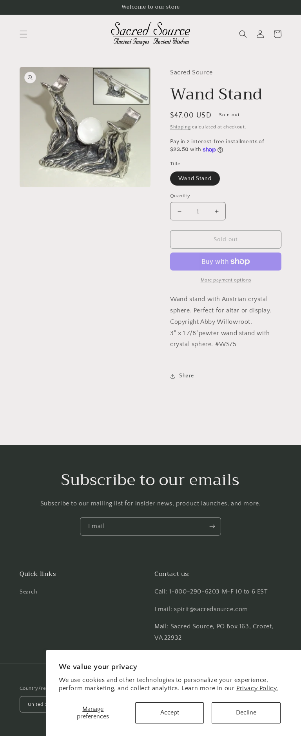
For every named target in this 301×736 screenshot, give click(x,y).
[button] (23, 34)
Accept (169, 712)
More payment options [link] (226, 280)
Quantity (180, 195)
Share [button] (186, 376)
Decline (246, 712)
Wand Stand (195, 178)
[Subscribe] (212, 526)
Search (29, 592)
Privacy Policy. (257, 688)
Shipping (180, 127)
